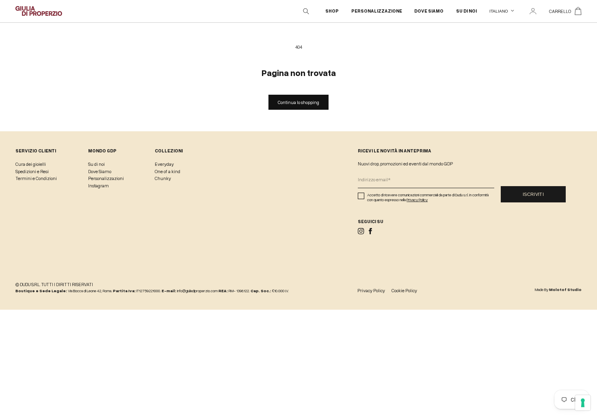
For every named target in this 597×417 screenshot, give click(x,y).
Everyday (164, 164)
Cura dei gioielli (30, 164)
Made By (558, 289)
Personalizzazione (376, 11)
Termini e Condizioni (36, 178)
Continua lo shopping (298, 102)
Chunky (163, 178)
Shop (332, 11)
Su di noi (466, 11)
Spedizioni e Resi (32, 171)
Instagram (98, 185)
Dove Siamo (428, 11)
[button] (306, 11)
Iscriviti (533, 194)
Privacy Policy (417, 199)
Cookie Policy (404, 290)
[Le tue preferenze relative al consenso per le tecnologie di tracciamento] (583, 402)
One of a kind (167, 171)
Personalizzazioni (106, 178)
